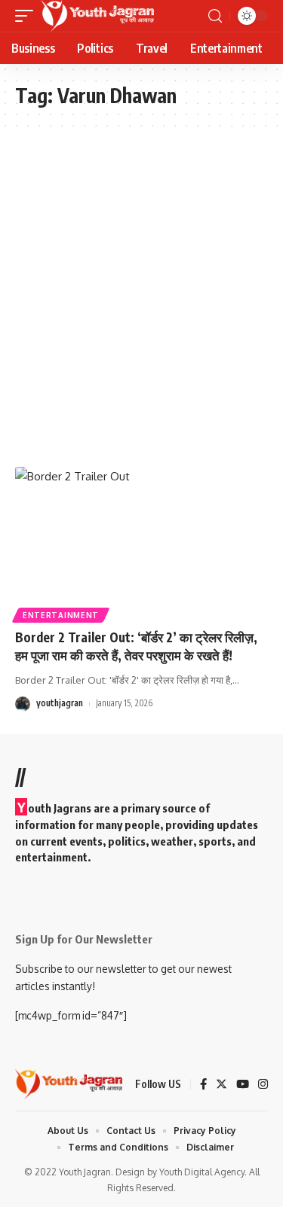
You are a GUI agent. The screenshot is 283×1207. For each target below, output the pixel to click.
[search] (215, 16)
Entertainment (61, 615)
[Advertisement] (141, 297)
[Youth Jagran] (97, 16)
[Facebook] (203, 1085)
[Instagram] (263, 1085)
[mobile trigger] (28, 16)
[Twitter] (221, 1085)
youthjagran (59, 703)
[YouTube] (242, 1085)
